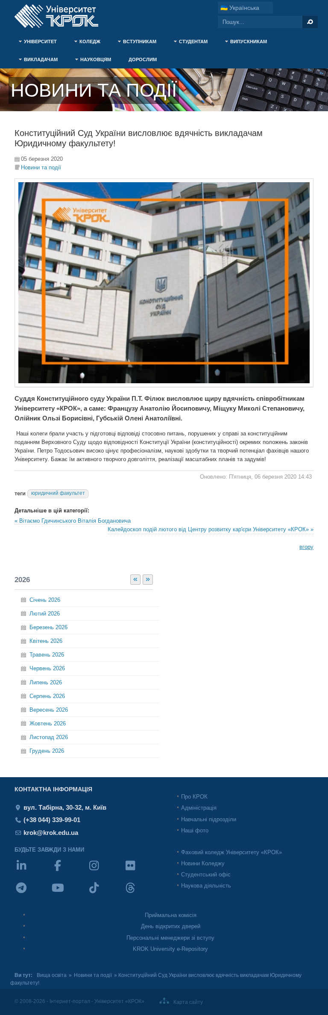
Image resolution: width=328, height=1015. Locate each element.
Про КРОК (194, 796)
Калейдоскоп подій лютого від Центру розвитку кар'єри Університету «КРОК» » (210, 529)
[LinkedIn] (33, 871)
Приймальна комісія (170, 915)
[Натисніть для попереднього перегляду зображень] (164, 385)
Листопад (48, 737)
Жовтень (47, 723)
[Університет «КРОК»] (61, 16)
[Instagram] (105, 871)
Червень (47, 668)
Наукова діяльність (206, 885)
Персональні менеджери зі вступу (170, 938)
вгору (306, 547)
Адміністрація (199, 808)
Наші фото (194, 830)
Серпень (47, 696)
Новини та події (41, 167)
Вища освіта (52, 975)
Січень (44, 600)
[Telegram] (33, 893)
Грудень (46, 751)
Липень (45, 682)
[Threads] (141, 893)
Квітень (45, 641)
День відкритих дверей (170, 926)
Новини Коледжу (203, 863)
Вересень (48, 710)
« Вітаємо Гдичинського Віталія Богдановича (73, 521)
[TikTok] (105, 893)
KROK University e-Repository (170, 949)
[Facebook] (69, 871)
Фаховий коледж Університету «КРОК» (231, 852)
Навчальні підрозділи (208, 819)
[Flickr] (141, 871)
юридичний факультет (58, 493)
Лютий (44, 613)
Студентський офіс (206, 874)
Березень (48, 627)
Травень (46, 654)
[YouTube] (69, 893)
